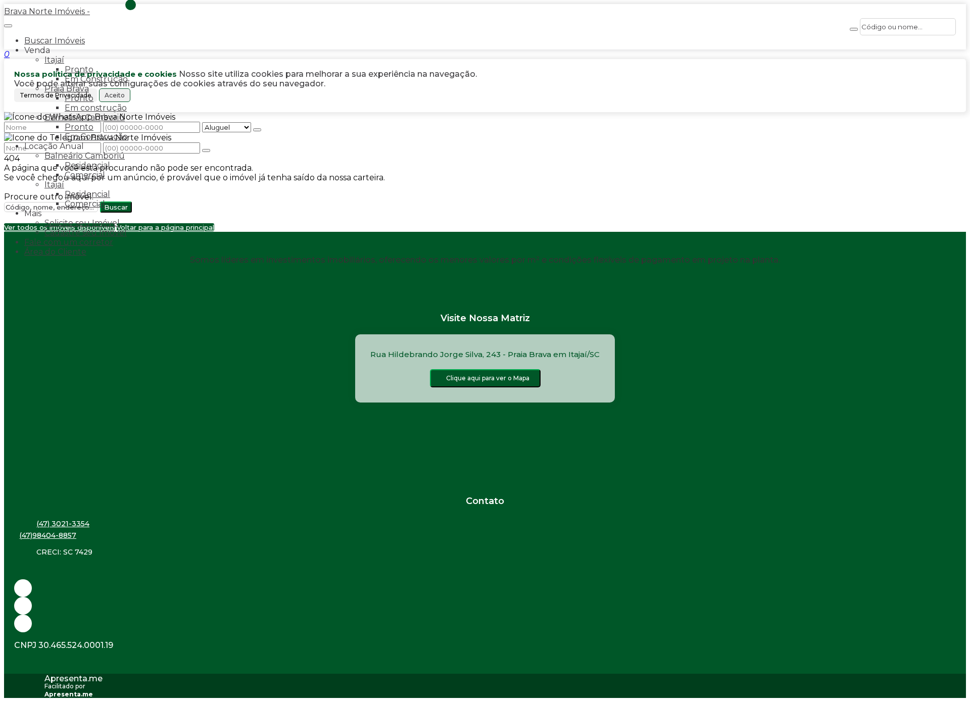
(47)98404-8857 (47, 535)
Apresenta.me (73, 678)
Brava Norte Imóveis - (47, 11)
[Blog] (485, 606)
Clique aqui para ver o (487, 378)
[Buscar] (854, 29)
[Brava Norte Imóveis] (485, 623)
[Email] (485, 588)
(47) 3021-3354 (62, 523)
